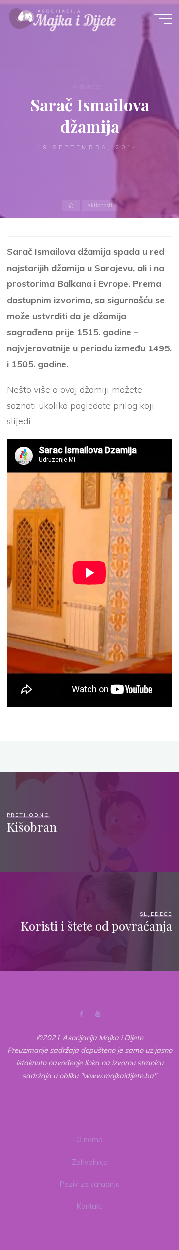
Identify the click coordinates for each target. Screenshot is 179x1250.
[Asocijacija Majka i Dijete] (62, 18)
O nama (89, 1139)
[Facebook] (81, 1014)
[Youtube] (97, 1014)
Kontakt (89, 1206)
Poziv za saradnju (90, 1184)
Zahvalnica (90, 1162)
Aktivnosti (87, 86)
